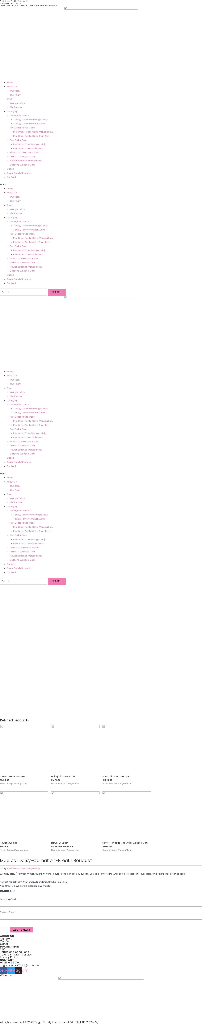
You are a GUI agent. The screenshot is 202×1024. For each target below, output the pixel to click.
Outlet (10, 168)
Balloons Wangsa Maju (22, 164)
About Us (12, 86)
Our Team (15, 94)
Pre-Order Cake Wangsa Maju (29, 144)
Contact (11, 177)
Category (12, 111)
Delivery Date (8, 912)
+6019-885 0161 (10, 962)
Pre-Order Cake (18, 140)
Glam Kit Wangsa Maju (22, 156)
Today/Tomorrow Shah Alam (29, 123)
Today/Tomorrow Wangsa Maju (30, 119)
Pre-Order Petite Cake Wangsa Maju (33, 131)
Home (10, 82)
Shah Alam (16, 107)
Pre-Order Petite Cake (22, 127)
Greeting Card (8, 899)
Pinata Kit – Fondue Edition (24, 152)
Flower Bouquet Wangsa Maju (26, 160)
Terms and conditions (14, 952)
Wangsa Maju (17, 103)
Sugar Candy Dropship (19, 173)
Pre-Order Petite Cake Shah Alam (31, 135)
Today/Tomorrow (19, 115)
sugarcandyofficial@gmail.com (21, 965)
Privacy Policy (9, 957)
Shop (9, 98)
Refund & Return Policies (16, 954)
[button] (101, 185)
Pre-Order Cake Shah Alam (28, 148)
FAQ (2, 949)
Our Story (15, 90)
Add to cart (21, 929)
